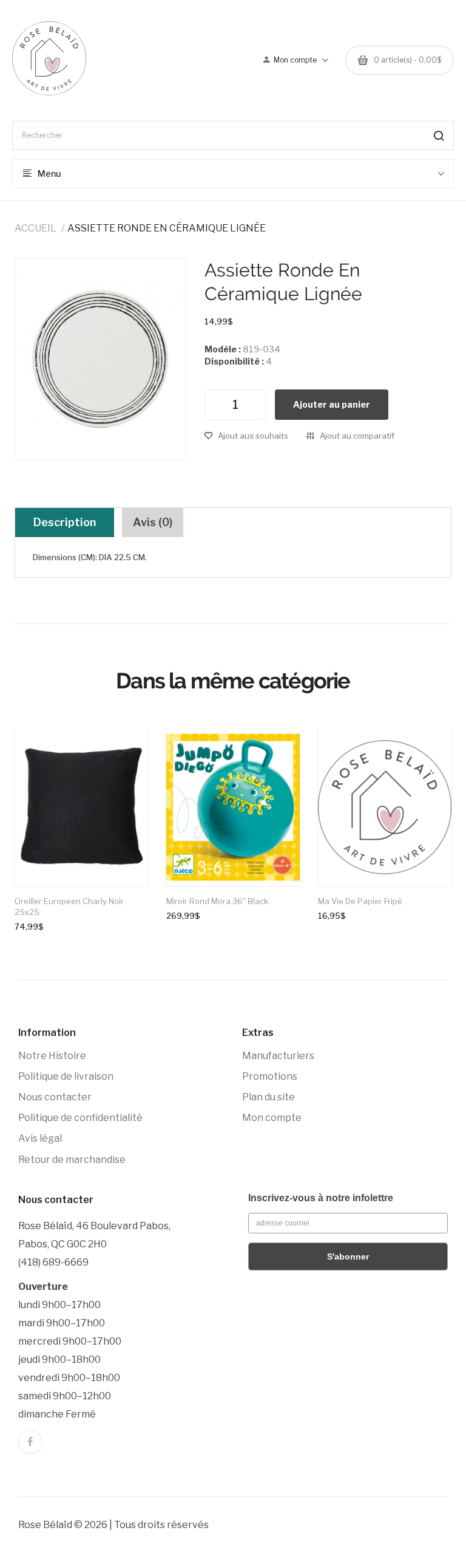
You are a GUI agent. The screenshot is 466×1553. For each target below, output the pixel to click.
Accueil (35, 228)
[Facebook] (30, 1442)
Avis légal (40, 1138)
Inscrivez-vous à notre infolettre (320, 1198)
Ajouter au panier (331, 404)
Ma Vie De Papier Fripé (360, 901)
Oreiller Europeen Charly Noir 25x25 (69, 906)
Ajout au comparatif (357, 436)
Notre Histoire (52, 1055)
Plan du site (268, 1097)
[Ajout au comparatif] (127, 750)
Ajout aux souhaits (253, 436)
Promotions (269, 1076)
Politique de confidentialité (80, 1117)
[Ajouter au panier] (127, 750)
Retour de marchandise (72, 1159)
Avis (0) (152, 522)
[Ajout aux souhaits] (127, 750)
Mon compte (272, 1117)
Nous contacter (55, 1097)
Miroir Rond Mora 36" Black (217, 901)
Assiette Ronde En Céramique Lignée (166, 228)
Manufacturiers (278, 1055)
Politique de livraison (65, 1076)
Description (64, 522)
